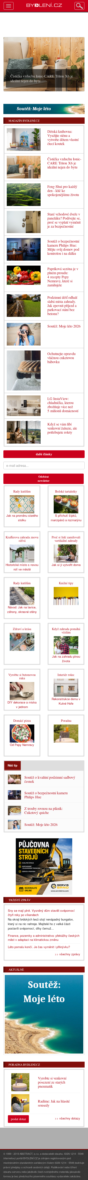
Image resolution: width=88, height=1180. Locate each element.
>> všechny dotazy (67, 1118)
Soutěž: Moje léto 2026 (64, 326)
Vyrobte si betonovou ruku (22, 676)
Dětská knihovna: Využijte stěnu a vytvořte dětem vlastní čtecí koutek (63, 137)
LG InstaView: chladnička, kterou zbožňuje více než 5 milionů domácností (62, 404)
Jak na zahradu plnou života (66, 658)
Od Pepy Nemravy (22, 745)
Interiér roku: (66, 675)
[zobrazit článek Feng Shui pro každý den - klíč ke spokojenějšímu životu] (24, 194)
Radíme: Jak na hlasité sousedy (54, 1103)
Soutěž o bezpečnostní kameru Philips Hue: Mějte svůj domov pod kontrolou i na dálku (63, 247)
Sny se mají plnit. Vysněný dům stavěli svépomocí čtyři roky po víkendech (41, 912)
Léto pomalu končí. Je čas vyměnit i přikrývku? (39, 947)
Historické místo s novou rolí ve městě (22, 567)
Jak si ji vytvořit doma (66, 565)
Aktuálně (16, 969)
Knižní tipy (66, 583)
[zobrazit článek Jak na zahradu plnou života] (66, 645)
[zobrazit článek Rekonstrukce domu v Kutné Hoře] (66, 687)
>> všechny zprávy (67, 954)
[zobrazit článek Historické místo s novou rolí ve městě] (22, 553)
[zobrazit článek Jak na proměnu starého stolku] (22, 504)
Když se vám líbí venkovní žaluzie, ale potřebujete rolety (62, 428)
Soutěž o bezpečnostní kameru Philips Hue (46, 794)
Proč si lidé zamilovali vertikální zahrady (66, 539)
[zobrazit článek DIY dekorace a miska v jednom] (22, 691)
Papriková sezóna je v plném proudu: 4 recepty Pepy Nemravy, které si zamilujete (62, 276)
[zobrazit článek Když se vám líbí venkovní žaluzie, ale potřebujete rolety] (24, 432)
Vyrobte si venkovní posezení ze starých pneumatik (52, 1082)
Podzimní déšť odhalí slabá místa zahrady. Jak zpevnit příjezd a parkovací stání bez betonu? (62, 305)
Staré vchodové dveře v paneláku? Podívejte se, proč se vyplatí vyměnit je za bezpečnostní (64, 220)
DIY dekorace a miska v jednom (22, 704)
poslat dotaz (18, 1119)
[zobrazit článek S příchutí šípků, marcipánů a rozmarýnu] (66, 504)
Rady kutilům (22, 491)
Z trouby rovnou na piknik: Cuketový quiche (43, 810)
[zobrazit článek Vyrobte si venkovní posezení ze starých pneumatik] (66, 736)
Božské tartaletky (66, 491)
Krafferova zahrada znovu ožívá (22, 539)
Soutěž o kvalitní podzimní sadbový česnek (49, 779)
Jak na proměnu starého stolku (22, 517)
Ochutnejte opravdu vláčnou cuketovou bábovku (61, 357)
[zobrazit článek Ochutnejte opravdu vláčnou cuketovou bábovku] (24, 370)
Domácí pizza (22, 720)
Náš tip (12, 765)
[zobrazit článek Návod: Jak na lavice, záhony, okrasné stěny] (22, 595)
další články (44, 454)
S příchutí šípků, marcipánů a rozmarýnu (66, 517)
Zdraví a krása (22, 629)
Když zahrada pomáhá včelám (66, 630)
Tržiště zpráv (19, 900)
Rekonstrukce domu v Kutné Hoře (66, 701)
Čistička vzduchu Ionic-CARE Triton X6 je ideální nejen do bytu (64, 163)
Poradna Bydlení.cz (24, 1065)
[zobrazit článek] (66, 595)
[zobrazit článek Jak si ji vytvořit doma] (66, 553)
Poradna (66, 720)
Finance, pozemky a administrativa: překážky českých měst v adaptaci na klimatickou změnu (43, 937)
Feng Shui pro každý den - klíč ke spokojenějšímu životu (63, 190)
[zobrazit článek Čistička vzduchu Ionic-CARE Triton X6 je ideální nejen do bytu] (24, 167)
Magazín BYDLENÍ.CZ (24, 121)
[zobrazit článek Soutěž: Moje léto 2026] (24, 334)
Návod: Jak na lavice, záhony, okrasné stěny (22, 609)
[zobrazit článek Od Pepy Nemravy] (22, 733)
